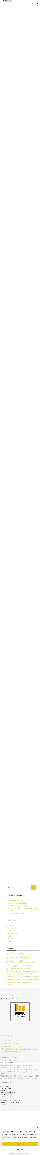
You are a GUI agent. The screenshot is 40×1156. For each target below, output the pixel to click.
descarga (12, 954)
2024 (22, 943)
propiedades (10, 968)
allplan (26, 943)
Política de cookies (14, 1153)
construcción (31, 951)
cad (25, 951)
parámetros (19, 966)
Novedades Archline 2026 (15, 889)
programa (36, 966)
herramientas (13, 960)
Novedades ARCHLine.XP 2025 (17, 895)
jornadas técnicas (12, 922)
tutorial (28, 971)
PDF (24, 966)
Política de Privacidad (24, 1153)
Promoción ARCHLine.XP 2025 (17, 892)
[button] (37, 1128)
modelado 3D (28, 963)
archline (11, 946)
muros (35, 963)
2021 (18, 943)
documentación (17, 957)
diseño (23, 955)
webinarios (10, 930)
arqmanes (33, 947)
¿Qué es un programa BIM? (15, 902)
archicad (30, 943)
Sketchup (13, 971)
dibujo (19, 955)
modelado (19, 963)
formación (10, 914)
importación (25, 960)
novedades (11, 966)
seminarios (10, 928)
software (21, 971)
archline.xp (23, 946)
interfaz (36, 960)
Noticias (9, 925)
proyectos (25, 969)
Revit (8, 971)
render (31, 968)
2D (8, 942)
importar (32, 960)
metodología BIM (11, 963)
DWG (23, 957)
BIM (21, 950)
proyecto (17, 968)
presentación (28, 966)
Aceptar (20, 1144)
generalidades (11, 920)
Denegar (20, 1149)
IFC (21, 960)
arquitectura (13, 950)
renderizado (36, 968)
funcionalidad (11, 917)
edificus (28, 957)
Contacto (3, 1085)
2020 (14, 943)
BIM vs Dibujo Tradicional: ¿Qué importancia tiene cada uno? (20, 1038)
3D (11, 942)
